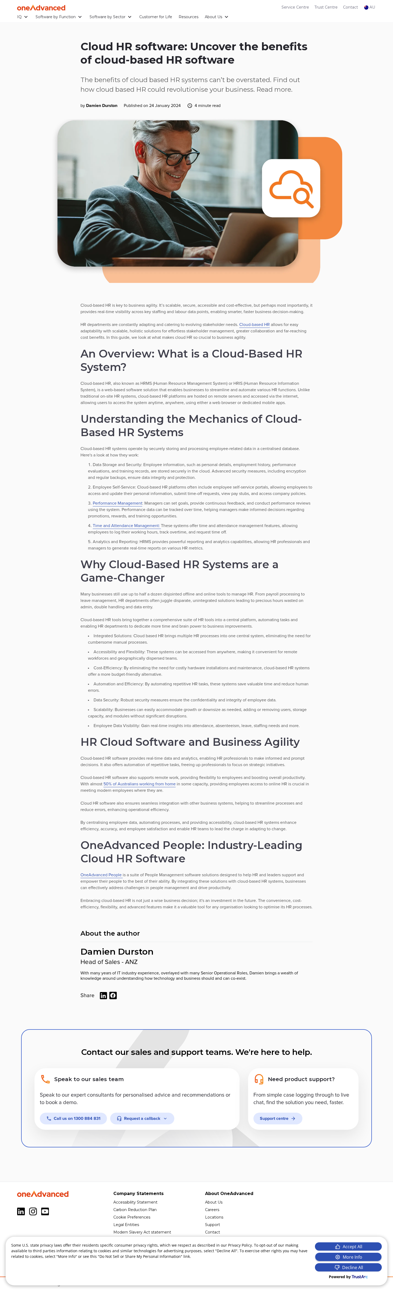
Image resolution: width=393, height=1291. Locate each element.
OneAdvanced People (101, 875)
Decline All (352, 1267)
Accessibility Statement (135, 1202)
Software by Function (56, 16)
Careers (212, 1209)
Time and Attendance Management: (127, 526)
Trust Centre (326, 7)
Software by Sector (107, 16)
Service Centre (295, 7)
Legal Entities (126, 1224)
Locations (214, 1217)
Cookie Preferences (131, 1217)
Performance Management (117, 503)
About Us (213, 16)
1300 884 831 (77, 1118)
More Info (352, 1257)
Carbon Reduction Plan (135, 1209)
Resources (188, 16)
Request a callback (142, 1118)
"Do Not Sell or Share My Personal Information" (140, 1256)
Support (212, 1224)
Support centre (274, 1118)
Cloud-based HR (254, 324)
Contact (350, 7)
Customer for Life (155, 16)
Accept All (352, 1247)
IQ (19, 16)
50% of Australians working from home (139, 784)
